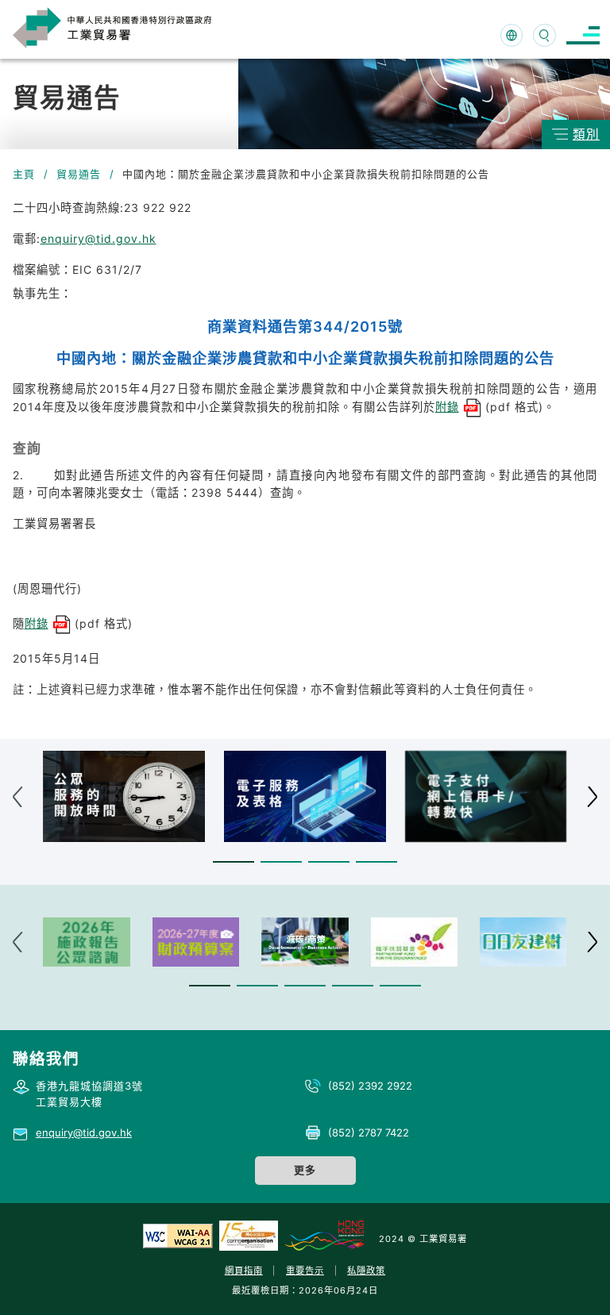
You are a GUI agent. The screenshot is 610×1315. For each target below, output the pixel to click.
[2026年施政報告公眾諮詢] (86, 942)
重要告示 (305, 1270)
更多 (305, 1169)
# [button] (592, 796)
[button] (233, 861)
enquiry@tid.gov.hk (98, 238)
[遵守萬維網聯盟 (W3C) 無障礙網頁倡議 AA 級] (178, 1234)
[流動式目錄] (583, 35)
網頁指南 (244, 1270)
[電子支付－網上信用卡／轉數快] (486, 796)
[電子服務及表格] (305, 796)
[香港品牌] (324, 1234)
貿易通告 (78, 173)
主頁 (24, 173)
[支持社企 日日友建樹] (523, 942)
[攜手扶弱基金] (414, 942)
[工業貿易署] (129, 27)
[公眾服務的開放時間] (124, 796)
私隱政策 (366, 1270)
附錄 (447, 406)
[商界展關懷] (248, 1234)
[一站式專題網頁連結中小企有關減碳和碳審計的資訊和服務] (304, 942)
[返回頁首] (573, 1282)
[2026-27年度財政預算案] (196, 942)
